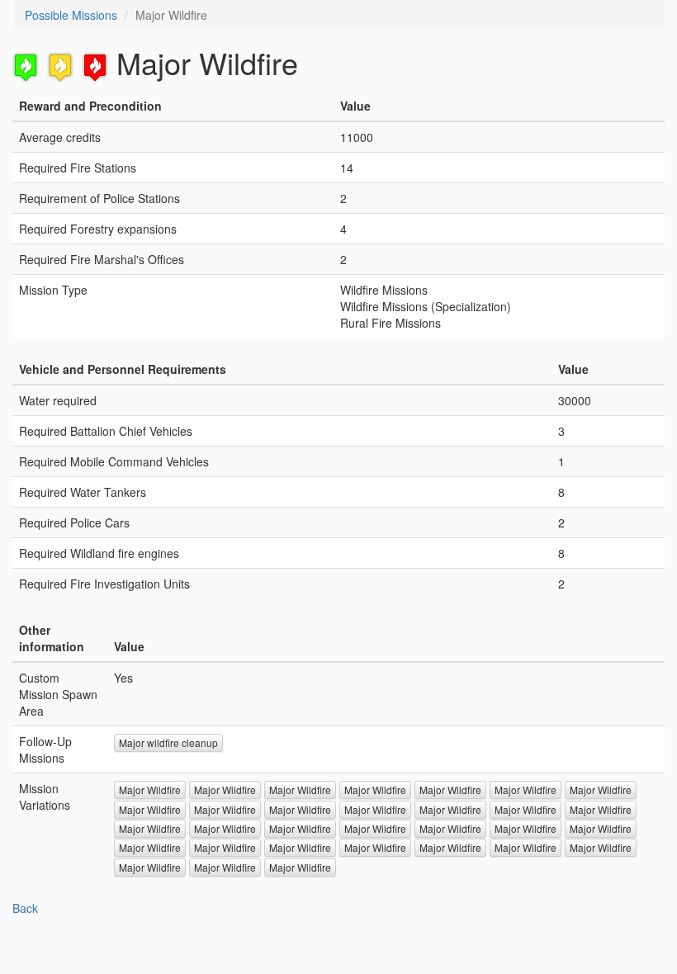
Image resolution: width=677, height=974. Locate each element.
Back (25, 908)
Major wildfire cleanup (168, 742)
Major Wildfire (150, 790)
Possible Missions (71, 15)
